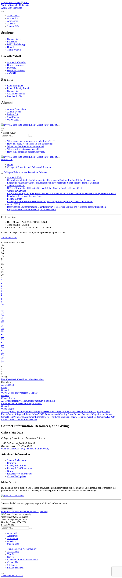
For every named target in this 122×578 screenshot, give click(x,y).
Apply (4, 8)
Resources (36, 201)
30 (2, 358)
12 (2, 309)
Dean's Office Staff (16, 207)
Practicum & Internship (44, 401)
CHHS (45, 411)
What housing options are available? (24, 149)
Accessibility (13, 551)
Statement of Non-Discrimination (22, 559)
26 (2, 347)
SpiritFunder (13, 117)
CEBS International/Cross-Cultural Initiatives (70, 193)
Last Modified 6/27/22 (12, 575)
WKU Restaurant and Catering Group (56, 414)
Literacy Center (76, 188)
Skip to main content (11, 2)
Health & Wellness (16, 70)
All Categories (8, 401)
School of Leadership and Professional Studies (50, 182)
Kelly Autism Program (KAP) (21, 193)
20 (2, 331)
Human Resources (15, 65)
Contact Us (12, 562)
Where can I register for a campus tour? (25, 146)
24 (2, 342)
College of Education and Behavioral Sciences (29, 167)
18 (2, 325)
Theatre (10, 417)
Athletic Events (81, 411)
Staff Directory (42, 448)
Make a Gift (12, 114)
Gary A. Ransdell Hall (45, 209)
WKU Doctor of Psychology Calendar (19, 392)
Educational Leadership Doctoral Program (56, 180)
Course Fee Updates (16, 476)
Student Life (13, 26)
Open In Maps (8, 448)
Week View (16, 379)
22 (2, 336)
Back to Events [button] (9, 237)
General (5, 390)
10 (2, 304)
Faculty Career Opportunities (79, 201)
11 (2, 307)
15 (2, 317)
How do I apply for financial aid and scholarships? (30, 143)
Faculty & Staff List (16, 201)
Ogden (18, 411)
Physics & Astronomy (31, 411)
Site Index (12, 565)
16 (2, 320)
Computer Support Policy (53, 201)
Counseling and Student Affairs (22, 180)
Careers (10, 557)
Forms (29, 201)
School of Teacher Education (85, 182)
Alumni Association (16, 109)
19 (2, 328)
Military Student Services (57, 188)
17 (2, 323)
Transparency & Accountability (21, 549)
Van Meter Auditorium (24, 417)
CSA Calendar (8, 398)
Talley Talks (20, 401)
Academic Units (14, 177)
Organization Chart (34, 207)
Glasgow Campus (77, 417)
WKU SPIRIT (14, 119)
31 (2, 360)
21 (2, 333)
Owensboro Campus (95, 417)
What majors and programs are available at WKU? (30, 141)
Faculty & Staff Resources (19, 468)
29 (2, 355)
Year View (39, 379)
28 (2, 352)
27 (2, 350)
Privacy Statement (15, 567)
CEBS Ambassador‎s (25, 209)
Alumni (66, 411)
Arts (72, 411)
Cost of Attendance (16, 93)
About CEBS (13, 204)
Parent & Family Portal (18, 88)
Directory (11, 67)
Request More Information (19, 473)
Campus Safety (14, 39)
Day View (6, 379)
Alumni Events (14, 111)
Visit (10, 8)
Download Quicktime (37, 511)
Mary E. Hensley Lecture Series (27, 196)
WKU (10, 164)
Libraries (28, 414)
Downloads (7, 509)
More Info (17, 8)
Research (47, 207)
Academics (12, 18)
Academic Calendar (16, 62)
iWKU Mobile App (16, 44)
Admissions (12, 21)
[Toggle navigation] (2, 173)
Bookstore (12, 41)
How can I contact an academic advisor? (26, 151)
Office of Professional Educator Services (26, 188)
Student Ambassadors (17, 460)
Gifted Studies (42, 193)
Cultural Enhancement (26, 419)
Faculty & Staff (14, 199)
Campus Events (55, 411)
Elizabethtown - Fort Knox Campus (52, 417)
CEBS (4, 387)
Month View (28, 379)
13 (2, 312)
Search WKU (8, 133)
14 (2, 315)
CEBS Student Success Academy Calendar (21, 403)
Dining (10, 47)
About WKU (13, 15)
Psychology (23, 182)
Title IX (10, 554)
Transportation (14, 49)
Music (35, 414)
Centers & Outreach (16, 190)
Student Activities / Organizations (89, 414)
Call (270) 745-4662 (25, 448)
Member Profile (14, 96)
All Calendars (7, 384)
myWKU (11, 73)
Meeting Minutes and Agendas (71, 207)
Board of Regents (16, 414)
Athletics (11, 23)
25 (2, 344)
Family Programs (15, 85)
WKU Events (7, 409)
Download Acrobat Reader (14, 511)
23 (2, 339)
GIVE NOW (17, 495)
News (54, 207)
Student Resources (16, 185)
